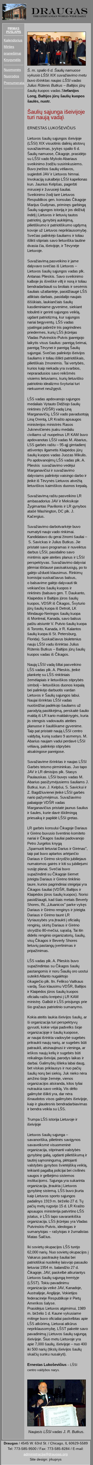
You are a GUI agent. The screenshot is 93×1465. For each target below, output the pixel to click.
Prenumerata (14, 83)
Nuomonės (12, 70)
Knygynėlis (12, 60)
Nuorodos (11, 76)
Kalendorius (13, 40)
